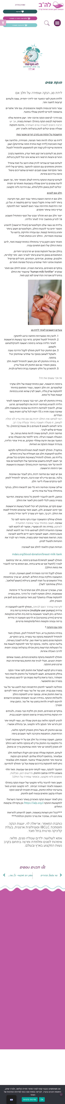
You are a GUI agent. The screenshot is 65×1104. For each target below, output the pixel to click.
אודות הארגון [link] (37, 920)
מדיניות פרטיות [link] (36, 948)
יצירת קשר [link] (38, 955)
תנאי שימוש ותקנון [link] (34, 941)
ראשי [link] (41, 913)
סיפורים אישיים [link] (36, 934)
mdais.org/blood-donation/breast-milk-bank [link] (37, 554)
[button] (57, 22)
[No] (61, 1094)
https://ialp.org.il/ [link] (33, 803)
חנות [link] (41, 927)
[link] (3, 23)
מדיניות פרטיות (29, 1099)
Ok (42, 1099)
